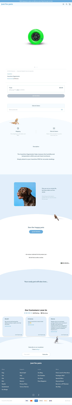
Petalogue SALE (60, 375)
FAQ (21, 375)
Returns (22, 381)
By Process (67, 400)
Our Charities (41, 375)
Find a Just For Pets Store (63, 372)
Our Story (40, 378)
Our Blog (40, 372)
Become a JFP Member (62, 384)
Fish (3, 378)
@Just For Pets (36, 231)
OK (62, 109)
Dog (3, 372)
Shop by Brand (60, 381)
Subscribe (45, 354)
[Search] (66, 4)
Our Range (5, 389)
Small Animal (5, 386)
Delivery (22, 378)
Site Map (58, 386)
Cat (3, 375)
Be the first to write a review (36, 257)
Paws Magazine (42, 381)
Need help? (23, 372)
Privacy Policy (23, 384)
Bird (3, 381)
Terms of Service (24, 386)
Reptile (4, 384)
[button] (36, 79)
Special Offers (59, 378)
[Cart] (69, 4)
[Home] (7, 4)
